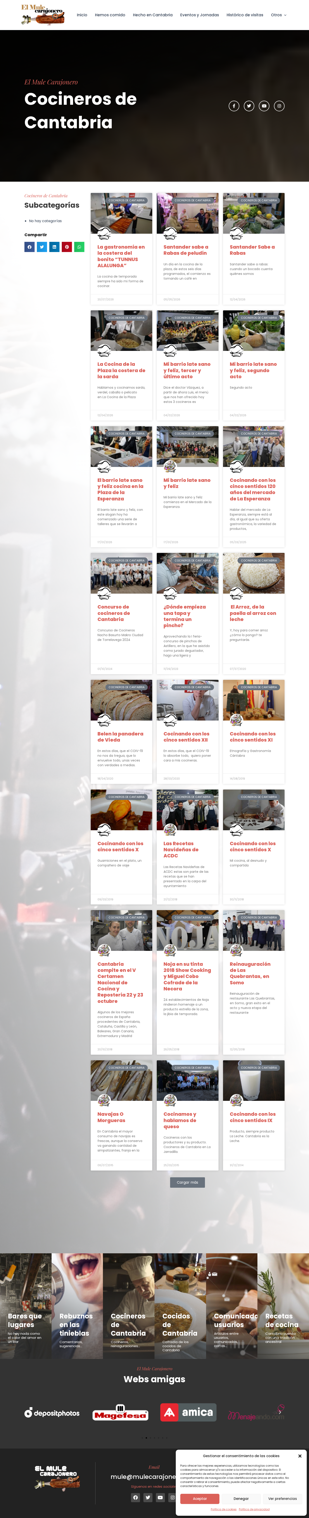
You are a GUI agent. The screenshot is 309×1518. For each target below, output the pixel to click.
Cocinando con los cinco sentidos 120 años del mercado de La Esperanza (253, 489)
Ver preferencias (282, 1498)
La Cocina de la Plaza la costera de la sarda (121, 370)
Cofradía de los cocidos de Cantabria (175, 1346)
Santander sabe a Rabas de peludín (186, 250)
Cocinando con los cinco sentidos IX (253, 1117)
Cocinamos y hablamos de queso (180, 1120)
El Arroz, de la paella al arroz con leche (253, 613)
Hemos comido (110, 15)
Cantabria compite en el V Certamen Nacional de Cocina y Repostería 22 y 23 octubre (120, 982)
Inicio (82, 15)
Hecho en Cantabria (153, 15)
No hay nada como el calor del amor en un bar (24, 1337)
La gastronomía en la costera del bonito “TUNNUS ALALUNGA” (121, 256)
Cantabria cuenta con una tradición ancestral (280, 1337)
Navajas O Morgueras (111, 1117)
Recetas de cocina (282, 1320)
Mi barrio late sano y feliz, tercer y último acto (187, 370)
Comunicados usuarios (238, 1320)
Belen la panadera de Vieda (120, 736)
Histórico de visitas (245, 15)
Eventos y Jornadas (199, 15)
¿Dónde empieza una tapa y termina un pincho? (185, 616)
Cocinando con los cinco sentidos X (120, 846)
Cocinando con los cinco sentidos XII (186, 736)
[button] (300, 1456)
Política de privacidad (254, 1509)
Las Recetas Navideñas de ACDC (181, 849)
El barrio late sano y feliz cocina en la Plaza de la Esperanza (120, 489)
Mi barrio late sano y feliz (187, 483)
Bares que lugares (25, 1320)
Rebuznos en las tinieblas (76, 1325)
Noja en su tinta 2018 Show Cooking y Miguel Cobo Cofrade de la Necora (187, 976)
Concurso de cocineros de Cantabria (113, 613)
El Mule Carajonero (154, 1368)
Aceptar (200, 1498)
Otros (276, 15)
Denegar (241, 1498)
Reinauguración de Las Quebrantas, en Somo (250, 973)
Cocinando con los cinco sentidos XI (253, 736)
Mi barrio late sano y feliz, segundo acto (253, 370)
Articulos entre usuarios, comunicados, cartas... (226, 1339)
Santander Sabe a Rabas (252, 250)
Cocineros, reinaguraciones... (125, 1344)
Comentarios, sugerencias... (71, 1344)
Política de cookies (224, 1509)
